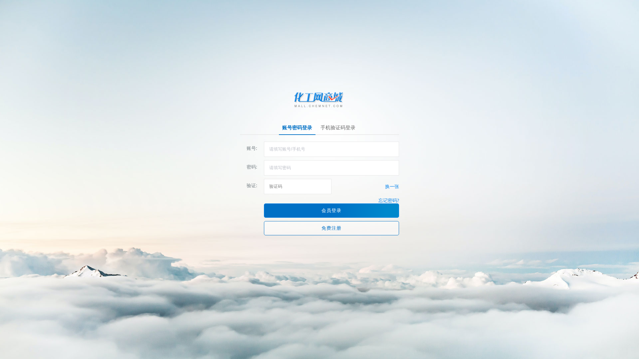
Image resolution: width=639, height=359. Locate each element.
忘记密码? (388, 200)
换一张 (392, 186)
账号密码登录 (297, 127)
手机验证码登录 (337, 127)
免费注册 (331, 228)
